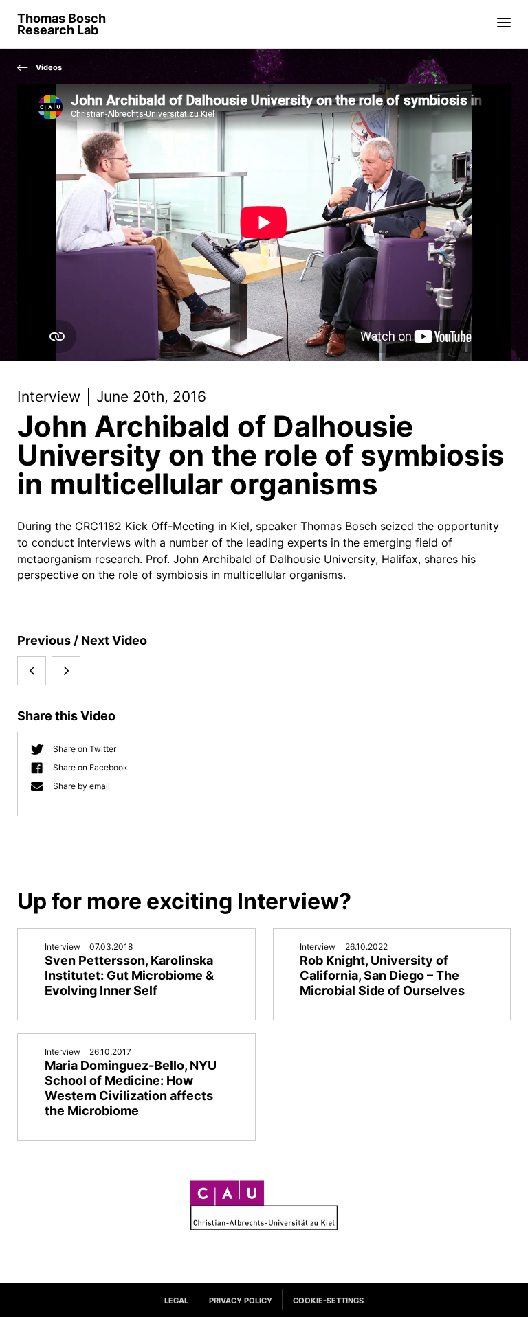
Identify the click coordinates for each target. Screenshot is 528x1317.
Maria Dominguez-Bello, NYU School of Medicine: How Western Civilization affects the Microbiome (131, 1088)
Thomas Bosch (61, 24)
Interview (48, 396)
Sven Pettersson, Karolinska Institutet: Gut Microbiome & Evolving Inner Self (129, 975)
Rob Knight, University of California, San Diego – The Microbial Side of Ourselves (382, 975)
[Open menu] (504, 22)
